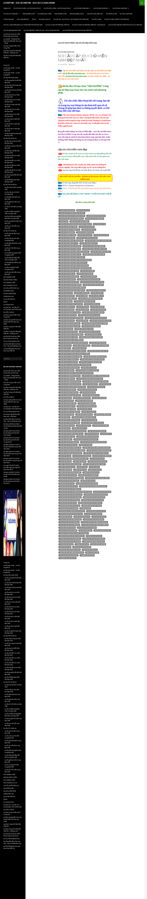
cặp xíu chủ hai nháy (67, 309)
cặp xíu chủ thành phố (84, 414)
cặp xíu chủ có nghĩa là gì (96, 290)
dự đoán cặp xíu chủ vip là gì (69, 505)
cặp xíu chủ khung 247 (93, 334)
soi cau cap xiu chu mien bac (69, 522)
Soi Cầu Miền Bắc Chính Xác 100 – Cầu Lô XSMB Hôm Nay (41, 30)
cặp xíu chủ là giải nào (100, 345)
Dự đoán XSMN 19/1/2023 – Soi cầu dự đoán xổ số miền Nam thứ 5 (12, 481)
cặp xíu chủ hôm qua (67, 320)
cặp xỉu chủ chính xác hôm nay (70, 246)
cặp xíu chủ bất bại (89, 229)
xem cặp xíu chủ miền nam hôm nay (71, 552)
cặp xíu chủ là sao (79, 348)
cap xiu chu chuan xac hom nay (88, 279)
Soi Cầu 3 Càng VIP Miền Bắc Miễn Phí (57, 25)
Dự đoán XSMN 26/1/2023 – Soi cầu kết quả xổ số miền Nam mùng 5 (12, 433)
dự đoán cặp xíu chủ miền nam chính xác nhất (75, 492)
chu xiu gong (82, 467)
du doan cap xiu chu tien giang (70, 497)
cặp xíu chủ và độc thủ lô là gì (92, 423)
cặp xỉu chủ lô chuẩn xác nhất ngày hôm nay (75, 365)
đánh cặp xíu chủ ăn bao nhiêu (70, 472)
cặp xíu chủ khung (66, 329)
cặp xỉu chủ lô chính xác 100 (98, 351)
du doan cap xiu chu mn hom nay (96, 494)
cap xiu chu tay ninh (66, 414)
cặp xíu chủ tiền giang (102, 414)
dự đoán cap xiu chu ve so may (92, 500)
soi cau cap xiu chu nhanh (87, 527)
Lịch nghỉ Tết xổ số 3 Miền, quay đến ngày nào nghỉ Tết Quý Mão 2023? (11, 467)
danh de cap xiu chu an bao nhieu (97, 478)
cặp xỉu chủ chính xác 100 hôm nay (71, 240)
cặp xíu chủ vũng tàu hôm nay (87, 436)
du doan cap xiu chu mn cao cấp (71, 494)
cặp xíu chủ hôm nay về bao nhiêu (71, 318)
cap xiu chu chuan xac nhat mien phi (72, 290)
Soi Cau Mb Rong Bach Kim (12, 30)
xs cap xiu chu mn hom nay (69, 555)
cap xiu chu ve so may (100, 425)
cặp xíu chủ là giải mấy (81, 345)
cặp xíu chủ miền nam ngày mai (70, 384)
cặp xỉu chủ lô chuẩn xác (68, 362)
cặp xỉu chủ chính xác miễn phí (70, 249)
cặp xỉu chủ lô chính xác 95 (69, 359)
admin (72, 64)
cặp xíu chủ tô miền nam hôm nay (84, 417)
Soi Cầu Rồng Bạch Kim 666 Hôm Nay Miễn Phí (77, 30)
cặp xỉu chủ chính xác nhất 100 (70, 254)
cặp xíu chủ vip (65, 428)
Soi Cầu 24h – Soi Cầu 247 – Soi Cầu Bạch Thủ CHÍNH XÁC (71, 19)
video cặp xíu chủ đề (98, 544)
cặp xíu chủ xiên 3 (65, 439)
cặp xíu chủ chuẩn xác (67, 279)
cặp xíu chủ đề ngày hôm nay (84, 301)
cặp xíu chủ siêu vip (84, 409)
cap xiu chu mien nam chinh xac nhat (89, 378)
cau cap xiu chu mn (97, 458)
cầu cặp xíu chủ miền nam (102, 456)
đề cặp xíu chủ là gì (88, 480)
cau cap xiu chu (65, 456)
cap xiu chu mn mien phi (67, 389)
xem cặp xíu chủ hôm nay (82, 547)
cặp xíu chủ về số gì (83, 425)
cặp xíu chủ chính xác (67, 238)
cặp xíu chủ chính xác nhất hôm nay (72, 257)
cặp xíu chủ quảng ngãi (87, 403)
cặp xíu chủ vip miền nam (97, 431)
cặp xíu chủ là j (65, 348)
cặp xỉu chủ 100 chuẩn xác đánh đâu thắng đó (75, 224)
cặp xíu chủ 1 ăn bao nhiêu (79, 221)
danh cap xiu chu (95, 469)
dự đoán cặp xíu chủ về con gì (94, 497)
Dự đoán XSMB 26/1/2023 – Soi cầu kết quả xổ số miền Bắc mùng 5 (12, 426)
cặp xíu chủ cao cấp (101, 235)
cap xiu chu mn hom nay (96, 387)
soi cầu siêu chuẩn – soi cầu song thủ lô (27, 8)
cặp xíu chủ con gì (66, 293)
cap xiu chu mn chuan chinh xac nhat (72, 387)
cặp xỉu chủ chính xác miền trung (94, 249)
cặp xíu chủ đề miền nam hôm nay (90, 298)
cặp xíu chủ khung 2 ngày (68, 331)
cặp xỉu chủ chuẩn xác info (69, 282)
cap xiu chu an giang (87, 227)
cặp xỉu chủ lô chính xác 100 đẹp (70, 356)
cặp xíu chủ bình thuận (67, 235)
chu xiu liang (94, 467)
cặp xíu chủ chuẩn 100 (67, 273)
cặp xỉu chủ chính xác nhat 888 (94, 254)
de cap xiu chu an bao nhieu (69, 480)
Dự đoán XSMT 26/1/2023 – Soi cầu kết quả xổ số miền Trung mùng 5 (11, 440)
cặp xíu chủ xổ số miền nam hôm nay (93, 442)
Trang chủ (7, 8)
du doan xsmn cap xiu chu (96, 511)
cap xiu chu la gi (65, 345)
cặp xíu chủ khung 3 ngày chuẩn (91, 337)
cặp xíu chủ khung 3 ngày (68, 337)
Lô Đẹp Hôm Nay (8, 19)
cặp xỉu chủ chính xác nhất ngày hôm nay (74, 265)
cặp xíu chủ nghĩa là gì (91, 395)
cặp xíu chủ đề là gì (96, 296)
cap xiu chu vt (106, 434)
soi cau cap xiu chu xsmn (68, 530)
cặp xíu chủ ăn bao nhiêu (68, 227)
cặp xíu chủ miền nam (67, 378)
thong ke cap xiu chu (94, 536)
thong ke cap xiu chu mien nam (93, 538)
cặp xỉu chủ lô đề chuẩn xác (69, 367)
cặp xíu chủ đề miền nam (68, 298)
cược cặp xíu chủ (80, 469)
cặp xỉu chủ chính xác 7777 (68, 243)
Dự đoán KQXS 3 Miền (44, 13)
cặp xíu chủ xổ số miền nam (69, 442)
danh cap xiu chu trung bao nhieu (71, 478)
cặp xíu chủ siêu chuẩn (67, 409)
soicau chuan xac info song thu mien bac (74, 533)
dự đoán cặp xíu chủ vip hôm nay (90, 503)
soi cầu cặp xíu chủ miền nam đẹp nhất (82, 57)
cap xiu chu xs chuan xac (68, 445)
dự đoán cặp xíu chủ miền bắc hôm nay (93, 486)
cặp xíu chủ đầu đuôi (67, 296)
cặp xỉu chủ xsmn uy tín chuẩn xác (96, 453)
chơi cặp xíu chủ (65, 461)
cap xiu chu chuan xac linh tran (92, 282)
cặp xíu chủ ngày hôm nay (87, 389)
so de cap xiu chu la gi (82, 516)
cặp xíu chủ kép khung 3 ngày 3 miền (95, 323)
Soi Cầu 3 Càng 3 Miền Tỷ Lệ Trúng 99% (116, 19)
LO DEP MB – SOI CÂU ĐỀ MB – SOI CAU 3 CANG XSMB (29, 2)
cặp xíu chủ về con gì (67, 425)
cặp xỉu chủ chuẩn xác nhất (93, 285)
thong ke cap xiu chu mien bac (70, 538)
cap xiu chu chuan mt (89, 276)
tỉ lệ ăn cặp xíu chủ (66, 544)
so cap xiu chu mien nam (93, 514)
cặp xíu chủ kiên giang (97, 342)
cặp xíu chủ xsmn (85, 445)
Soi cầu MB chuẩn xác (100, 8)
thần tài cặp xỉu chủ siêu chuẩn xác (72, 536)
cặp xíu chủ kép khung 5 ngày (70, 326)
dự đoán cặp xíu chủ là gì (68, 486)
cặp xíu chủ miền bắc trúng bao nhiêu (96, 376)
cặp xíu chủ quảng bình (84, 400)
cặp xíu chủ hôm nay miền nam (93, 312)
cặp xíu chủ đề (82, 296)
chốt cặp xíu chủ (80, 461)
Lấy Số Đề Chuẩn (111, 13)
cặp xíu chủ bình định (67, 232)
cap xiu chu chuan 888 (85, 273)
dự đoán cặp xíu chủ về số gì (69, 500)
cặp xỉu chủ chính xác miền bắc (94, 246)
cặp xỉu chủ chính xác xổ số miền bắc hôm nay (75, 268)
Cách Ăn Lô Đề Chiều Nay (95, 13)
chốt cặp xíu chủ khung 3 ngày (94, 464)
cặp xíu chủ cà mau (85, 235)
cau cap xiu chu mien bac (82, 456)
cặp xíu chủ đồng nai (92, 304)
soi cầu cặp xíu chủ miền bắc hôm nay (94, 522)
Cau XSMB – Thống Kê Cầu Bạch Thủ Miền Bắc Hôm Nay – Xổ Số (12, 41)
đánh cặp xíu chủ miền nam (88, 475)
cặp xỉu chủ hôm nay (98, 309)
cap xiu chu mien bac (67, 370)
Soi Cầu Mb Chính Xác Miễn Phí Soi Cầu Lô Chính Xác (125, 25)
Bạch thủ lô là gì (83, 210)
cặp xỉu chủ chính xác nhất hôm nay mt (73, 262)
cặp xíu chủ (64, 221)
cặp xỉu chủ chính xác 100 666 (87, 238)
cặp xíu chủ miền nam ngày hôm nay (95, 381)
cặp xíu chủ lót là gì (89, 367)
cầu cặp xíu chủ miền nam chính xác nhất (74, 458)
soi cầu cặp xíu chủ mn (67, 527)
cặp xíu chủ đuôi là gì (67, 307)
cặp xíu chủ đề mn (66, 301)
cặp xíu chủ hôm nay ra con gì (89, 315)
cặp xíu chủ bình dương (85, 232)
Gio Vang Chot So (44, 19)
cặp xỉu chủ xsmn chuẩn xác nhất (99, 450)
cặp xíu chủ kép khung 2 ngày (100, 320)
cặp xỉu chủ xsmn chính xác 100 (70, 447)
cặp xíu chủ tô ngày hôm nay (69, 420)
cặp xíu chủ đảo (97, 293)
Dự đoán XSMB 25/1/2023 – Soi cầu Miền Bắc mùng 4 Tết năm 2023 (12, 447)
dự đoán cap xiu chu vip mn (92, 505)
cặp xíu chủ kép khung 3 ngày (70, 323)
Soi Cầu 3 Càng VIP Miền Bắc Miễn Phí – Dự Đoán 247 (88, 25)
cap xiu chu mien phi (90, 384)
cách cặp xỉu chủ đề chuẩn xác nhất (72, 213)
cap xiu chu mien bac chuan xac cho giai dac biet (76, 373)
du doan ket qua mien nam (76, 76)
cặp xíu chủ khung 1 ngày (84, 329)
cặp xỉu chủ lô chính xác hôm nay (92, 359)
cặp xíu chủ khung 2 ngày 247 (90, 331)
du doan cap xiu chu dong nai (87, 483)
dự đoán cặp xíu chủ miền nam (70, 489)
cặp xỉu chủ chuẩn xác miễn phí (70, 285)
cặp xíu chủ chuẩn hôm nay (69, 276)
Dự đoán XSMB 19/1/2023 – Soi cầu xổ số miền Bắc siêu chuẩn (12, 474)
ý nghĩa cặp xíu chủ (87, 555)
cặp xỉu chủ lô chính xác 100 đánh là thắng (74, 354)
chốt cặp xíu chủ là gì (67, 467)
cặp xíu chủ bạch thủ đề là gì (69, 229)
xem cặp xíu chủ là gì (90, 549)
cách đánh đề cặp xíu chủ (96, 216)
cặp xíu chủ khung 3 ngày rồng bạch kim (73, 342)
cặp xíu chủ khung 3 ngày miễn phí (71, 340)
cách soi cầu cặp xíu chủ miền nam (71, 218)
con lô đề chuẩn (65, 469)
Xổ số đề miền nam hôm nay (73, 73)
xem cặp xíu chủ (65, 547)
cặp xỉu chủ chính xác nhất (101, 251)
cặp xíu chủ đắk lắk (82, 293)
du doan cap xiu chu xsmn (68, 508)
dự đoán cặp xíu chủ (67, 483)
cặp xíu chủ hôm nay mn (68, 315)
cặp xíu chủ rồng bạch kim (87, 406)
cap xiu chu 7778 (99, 224)
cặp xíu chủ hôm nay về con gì (96, 318)
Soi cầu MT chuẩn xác (10, 13)
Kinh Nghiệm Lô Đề (29, 13)
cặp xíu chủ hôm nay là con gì (70, 312)
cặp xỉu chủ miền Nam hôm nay (70, 381)
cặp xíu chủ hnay (82, 309)
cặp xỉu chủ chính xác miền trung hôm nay (74, 251)
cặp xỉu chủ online (99, 398)
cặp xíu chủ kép (82, 320)
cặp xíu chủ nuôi (65, 398)
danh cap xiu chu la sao (68, 475)
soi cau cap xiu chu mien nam (69, 525)
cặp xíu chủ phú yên (66, 400)
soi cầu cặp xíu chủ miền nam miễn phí (95, 525)
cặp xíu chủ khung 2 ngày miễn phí (71, 334)
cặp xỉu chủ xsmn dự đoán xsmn (70, 453)
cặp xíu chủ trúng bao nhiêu (69, 423)
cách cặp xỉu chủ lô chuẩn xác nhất (72, 216)
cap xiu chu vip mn (92, 434)
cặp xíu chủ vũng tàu (67, 436)
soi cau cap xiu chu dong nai (93, 519)
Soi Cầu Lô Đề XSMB (126, 13)
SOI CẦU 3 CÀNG (96, 19)
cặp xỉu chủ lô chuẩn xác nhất (90, 362)
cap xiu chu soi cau (89, 411)
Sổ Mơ (34, 19)
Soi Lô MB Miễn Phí (23, 19)
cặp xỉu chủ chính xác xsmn (69, 271)
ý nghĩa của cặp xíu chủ (68, 558)
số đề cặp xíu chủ (65, 516)
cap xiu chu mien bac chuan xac (87, 370)
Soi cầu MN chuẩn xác (120, 8)
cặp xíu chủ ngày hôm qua (69, 392)
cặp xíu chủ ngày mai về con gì (70, 395)
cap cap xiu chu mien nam (94, 218)
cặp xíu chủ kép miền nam (91, 326)
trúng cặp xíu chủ (82, 544)
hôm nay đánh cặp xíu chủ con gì (71, 514)
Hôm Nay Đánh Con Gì (77, 13)
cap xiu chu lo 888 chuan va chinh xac (72, 351)
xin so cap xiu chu (92, 552)
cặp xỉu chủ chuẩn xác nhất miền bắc (72, 287)
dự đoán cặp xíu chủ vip (68, 503)
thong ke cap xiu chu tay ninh (70, 541)
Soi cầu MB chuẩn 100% (81, 8)
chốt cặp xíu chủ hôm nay (97, 461)
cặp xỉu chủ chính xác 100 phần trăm (98, 240)
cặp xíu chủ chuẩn (87, 271)
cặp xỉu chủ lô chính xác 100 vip (95, 356)
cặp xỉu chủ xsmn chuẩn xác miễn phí (72, 450)
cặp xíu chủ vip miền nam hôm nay (71, 434)
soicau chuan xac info (102, 530)
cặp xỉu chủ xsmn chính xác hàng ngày (97, 447)
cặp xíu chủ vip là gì (79, 428)
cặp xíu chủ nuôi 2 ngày (82, 398)
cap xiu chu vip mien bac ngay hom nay (73, 431)
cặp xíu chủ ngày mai (88, 392)
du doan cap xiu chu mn (102, 492)
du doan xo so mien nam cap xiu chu (72, 511)
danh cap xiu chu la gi (91, 472)
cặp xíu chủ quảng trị (67, 406)
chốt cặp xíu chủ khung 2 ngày (70, 464)
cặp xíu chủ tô (65, 417)
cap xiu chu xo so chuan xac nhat (86, 439)
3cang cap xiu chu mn (67, 210)
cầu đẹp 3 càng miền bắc (85, 202)
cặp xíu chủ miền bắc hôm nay (70, 376)
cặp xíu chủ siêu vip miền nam (69, 411)
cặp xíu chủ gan (83, 307)
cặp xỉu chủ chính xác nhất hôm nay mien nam (75, 260)
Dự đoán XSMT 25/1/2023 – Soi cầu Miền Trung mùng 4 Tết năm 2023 (12, 460)
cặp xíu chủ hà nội (97, 307)
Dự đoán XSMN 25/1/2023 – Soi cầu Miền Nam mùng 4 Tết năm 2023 (12, 454)
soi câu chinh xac (86, 530)
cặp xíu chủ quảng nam (68, 403)
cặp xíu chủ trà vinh (89, 420)
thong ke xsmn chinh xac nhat (93, 541)
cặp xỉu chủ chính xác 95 (89, 243)
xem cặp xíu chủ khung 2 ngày (70, 549)
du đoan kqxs (85, 508)
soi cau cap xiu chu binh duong (70, 519)
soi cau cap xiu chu (99, 516)
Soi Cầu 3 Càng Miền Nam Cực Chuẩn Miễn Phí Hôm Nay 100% (22, 25)
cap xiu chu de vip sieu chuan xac (71, 304)
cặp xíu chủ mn (105, 384)
